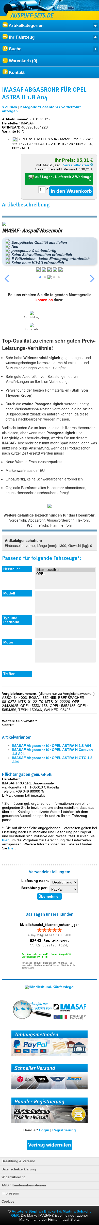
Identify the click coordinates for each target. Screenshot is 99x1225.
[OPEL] (65, 574)
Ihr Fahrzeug (21, 37)
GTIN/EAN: (11, 127)
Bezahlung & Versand (18, 1161)
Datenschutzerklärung (19, 1169)
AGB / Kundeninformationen (24, 1185)
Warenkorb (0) (22, 60)
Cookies (8, 1201)
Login (44, 1130)
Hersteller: (11, 123)
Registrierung (64, 1130)
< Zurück (9, 107)
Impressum (10, 1193)
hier (5, 840)
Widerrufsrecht (13, 1177)
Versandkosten (76, 165)
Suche (14, 48)
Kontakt (16, 72)
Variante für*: (13, 131)
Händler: (30, 1130)
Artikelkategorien (25, 25)
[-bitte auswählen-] (65, 570)
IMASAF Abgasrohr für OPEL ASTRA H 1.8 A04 (51, 746)
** (90, 181)
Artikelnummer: (15, 119)
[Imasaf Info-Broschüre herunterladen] (49, 506)
